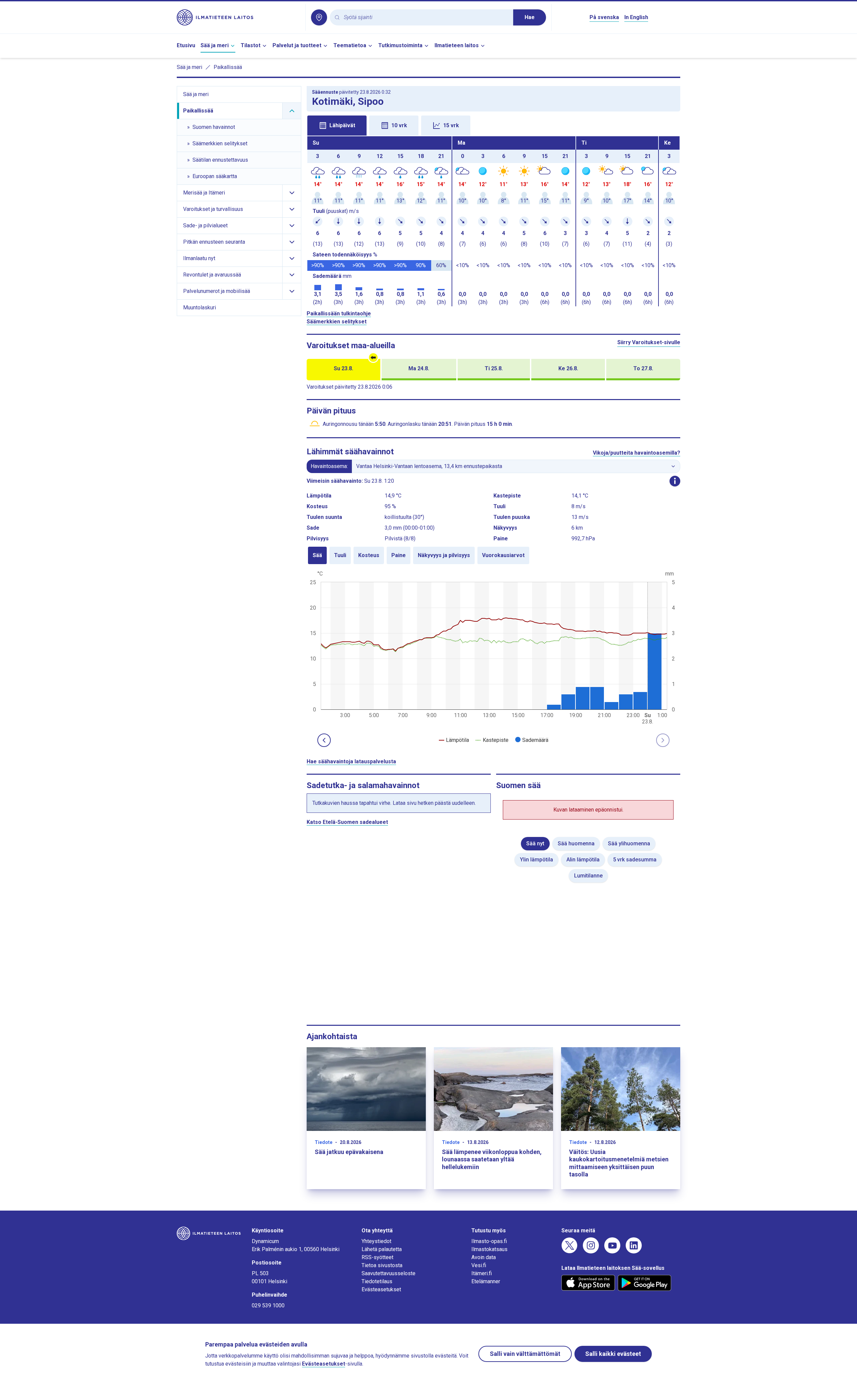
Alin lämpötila (583, 859)
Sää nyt (535, 843)
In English (636, 17)
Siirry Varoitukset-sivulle (648, 342)
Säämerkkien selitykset (337, 321)
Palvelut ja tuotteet (296, 45)
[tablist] (493, 125)
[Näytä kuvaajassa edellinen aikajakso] (324, 740)
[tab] (337, 126)
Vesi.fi (478, 1265)
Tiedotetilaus (377, 1281)
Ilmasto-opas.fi (489, 1241)
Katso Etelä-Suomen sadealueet (347, 822)
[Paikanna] (319, 17)
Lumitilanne (588, 875)
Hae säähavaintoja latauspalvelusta (351, 761)
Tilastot (250, 45)
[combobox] (425, 17)
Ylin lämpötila (536, 859)
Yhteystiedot (376, 1241)
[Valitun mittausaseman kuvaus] (675, 481)
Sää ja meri (215, 45)
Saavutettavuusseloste (388, 1273)
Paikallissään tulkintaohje (339, 313)
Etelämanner (485, 1281)
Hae (530, 17)
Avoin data (483, 1257)
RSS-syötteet (377, 1257)
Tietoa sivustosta (382, 1265)
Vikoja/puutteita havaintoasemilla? (636, 453)
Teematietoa (349, 45)
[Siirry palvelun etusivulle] (238, 17)
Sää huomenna (576, 843)
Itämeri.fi (481, 1273)
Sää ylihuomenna (629, 843)
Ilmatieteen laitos (457, 45)
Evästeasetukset (381, 1289)
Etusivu (186, 45)
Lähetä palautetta (382, 1249)
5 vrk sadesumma (634, 859)
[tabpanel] (493, 221)
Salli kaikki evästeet (613, 1353)
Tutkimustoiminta (400, 45)
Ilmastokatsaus (489, 1249)
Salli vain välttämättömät (525, 1353)
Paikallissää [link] (228, 67)
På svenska (604, 17)
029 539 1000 (268, 1305)
